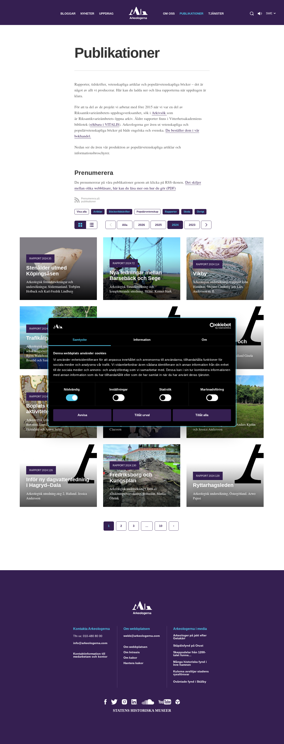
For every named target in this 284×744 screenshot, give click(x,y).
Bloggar (68, 13)
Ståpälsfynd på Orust (188, 645)
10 (160, 526)
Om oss (169, 13)
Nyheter (87, 13)
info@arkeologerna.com (90, 643)
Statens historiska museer (142, 710)
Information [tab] (142, 339)
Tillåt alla (201, 415)
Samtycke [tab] (80, 339)
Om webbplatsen (135, 646)
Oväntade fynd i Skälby (189, 681)
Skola (187, 211)
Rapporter (171, 211)
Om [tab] (204, 339)
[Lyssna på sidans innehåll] (260, 13)
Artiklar (97, 211)
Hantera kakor (133, 663)
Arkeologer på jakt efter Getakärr (189, 637)
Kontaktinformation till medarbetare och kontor (90, 655)
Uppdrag (106, 13)
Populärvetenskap (147, 211)
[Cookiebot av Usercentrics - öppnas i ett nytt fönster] (213, 326)
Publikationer (191, 13)
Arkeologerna (138, 13)
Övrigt (200, 211)
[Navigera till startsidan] (142, 613)
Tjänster (216, 13)
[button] (252, 13)
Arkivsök (159, 112)
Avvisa (82, 415)
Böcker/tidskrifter (119, 211)
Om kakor (130, 657)
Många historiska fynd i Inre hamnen (190, 663)
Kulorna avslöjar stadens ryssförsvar (191, 673)
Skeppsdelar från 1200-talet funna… (189, 654)
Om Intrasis (131, 652)
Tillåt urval (142, 415)
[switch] (119, 397)
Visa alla (82, 211)
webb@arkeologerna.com (141, 635)
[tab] (141, 225)
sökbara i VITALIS (104, 124)
